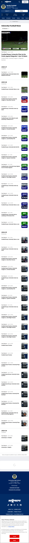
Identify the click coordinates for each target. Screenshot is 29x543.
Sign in (25, 2)
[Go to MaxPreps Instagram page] (14, 505)
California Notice (18, 514)
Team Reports (4, 52)
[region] (14, 529)
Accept (14, 536)
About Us (10, 509)
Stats (23, 18)
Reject (14, 540)
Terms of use (9, 514)
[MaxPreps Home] (8, 2)
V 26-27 (7, 11)
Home (3, 18)
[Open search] (19, 2)
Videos (18, 18)
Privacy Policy (17, 511)
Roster (13, 18)
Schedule (8, 18)
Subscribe (10, 511)
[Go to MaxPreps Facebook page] (21, 505)
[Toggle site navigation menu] (2, 2)
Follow (21, 11)
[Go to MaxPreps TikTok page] (8, 505)
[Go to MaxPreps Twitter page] (17, 505)
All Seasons (5, 28)
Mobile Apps (17, 509)
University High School (14, 480)
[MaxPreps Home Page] (10, 21)
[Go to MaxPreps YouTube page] (11, 505)
